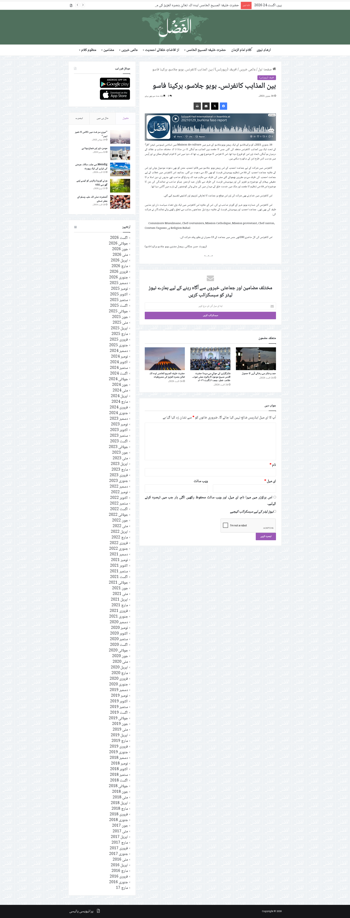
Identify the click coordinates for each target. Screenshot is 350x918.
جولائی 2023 (118, 447)
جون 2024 (120, 385)
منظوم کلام (88, 50)
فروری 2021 (119, 611)
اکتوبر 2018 (119, 769)
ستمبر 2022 (119, 504)
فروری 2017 (119, 848)
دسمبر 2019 (119, 690)
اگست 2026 (119, 238)
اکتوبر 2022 (119, 498)
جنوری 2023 (118, 481)
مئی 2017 (120, 831)
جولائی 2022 (118, 515)
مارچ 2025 (120, 334)
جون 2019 (120, 724)
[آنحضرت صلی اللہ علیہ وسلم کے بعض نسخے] (120, 202)
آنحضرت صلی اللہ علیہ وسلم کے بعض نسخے (92, 199)
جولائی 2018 (118, 786)
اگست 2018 (119, 781)
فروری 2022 (119, 543)
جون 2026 (120, 249)
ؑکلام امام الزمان (241, 50)
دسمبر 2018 (119, 758)
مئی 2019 (120, 730)
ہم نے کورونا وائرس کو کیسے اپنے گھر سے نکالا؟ (92, 183)
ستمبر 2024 (119, 368)
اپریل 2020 (119, 667)
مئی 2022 (120, 526)
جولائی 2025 (118, 311)
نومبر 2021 (119, 560)
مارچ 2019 (120, 741)
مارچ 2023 (120, 470)
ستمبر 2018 (119, 775)
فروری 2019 (119, 747)
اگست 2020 (119, 645)
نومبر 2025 (119, 289)
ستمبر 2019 (119, 707)
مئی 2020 (120, 662)
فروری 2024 (119, 407)
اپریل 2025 (119, 328)
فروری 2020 (119, 679)
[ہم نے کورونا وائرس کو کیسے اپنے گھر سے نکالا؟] (120, 186)
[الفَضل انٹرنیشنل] (175, 27)
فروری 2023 (119, 475)
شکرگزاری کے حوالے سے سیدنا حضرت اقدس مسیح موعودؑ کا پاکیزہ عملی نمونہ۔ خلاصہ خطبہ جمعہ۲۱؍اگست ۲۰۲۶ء (211, 377)
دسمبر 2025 (119, 283)
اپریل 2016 (119, 865)
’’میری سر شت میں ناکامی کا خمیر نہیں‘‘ (91, 134)
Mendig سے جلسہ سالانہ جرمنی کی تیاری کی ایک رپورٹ (91, 166)
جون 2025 (120, 317)
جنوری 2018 (118, 820)
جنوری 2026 (118, 278)
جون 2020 (120, 656)
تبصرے (79, 118)
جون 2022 (120, 521)
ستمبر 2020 (119, 639)
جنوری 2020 (118, 684)
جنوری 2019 (118, 752)
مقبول (125, 118)
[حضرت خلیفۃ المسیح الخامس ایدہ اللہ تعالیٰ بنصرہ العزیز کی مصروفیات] (165, 358)
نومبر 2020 (119, 628)
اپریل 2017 (119, 837)
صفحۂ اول (265, 70)
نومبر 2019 (119, 696)
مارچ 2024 (120, 402)
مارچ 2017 (120, 843)
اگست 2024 (119, 374)
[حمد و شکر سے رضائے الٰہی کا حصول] (256, 358)
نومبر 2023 (119, 424)
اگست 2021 (119, 577)
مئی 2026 (120, 255)
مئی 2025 (120, 323)
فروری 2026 (119, 272)
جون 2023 (120, 453)
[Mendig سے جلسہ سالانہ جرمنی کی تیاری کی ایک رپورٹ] (120, 169)
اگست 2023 (119, 441)
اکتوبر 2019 (119, 701)
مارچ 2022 (120, 537)
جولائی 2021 (118, 583)
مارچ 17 (122, 888)
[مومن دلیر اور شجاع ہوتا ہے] (120, 153)
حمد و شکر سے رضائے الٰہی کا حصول (259, 373)
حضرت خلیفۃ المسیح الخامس (206, 50)
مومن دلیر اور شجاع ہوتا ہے (94, 148)
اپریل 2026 (119, 261)
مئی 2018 (120, 797)
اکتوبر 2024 (119, 362)
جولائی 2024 (118, 379)
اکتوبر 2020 (119, 634)
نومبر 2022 (119, 492)
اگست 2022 (119, 509)
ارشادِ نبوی (264, 50)
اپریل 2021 (119, 600)
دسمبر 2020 (119, 622)
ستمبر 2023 (119, 436)
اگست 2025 (119, 306)
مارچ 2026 (120, 266)
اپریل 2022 (119, 532)
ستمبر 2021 (119, 571)
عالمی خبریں (129, 50)
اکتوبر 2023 (119, 430)
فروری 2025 (119, 340)
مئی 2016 (120, 860)
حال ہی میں (103, 118)
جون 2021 (120, 588)
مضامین (109, 50)
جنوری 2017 (118, 854)
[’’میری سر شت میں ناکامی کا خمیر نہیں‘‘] (120, 137)
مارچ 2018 (120, 809)
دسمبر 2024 (119, 351)
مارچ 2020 (120, 673)
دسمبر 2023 (119, 419)
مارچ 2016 (120, 871)
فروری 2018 (119, 814)
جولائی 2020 (118, 651)
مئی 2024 (120, 391)
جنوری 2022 (118, 549)
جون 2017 (120, 826)
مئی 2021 (120, 594)
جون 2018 (120, 792)
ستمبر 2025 (119, 300)
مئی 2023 (120, 458)
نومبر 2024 (119, 357)
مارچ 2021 (120, 605)
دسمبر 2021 (119, 554)
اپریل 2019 (119, 735)
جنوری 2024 (118, 413)
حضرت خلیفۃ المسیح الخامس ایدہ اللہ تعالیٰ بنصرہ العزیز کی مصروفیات (191, 5)
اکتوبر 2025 (119, 294)
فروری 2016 (119, 877)
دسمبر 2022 (119, 487)
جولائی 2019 (118, 718)
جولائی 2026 (118, 244)
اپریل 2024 (119, 396)
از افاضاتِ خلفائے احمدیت (162, 50)
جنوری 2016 (118, 882)
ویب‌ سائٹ (201, 481)
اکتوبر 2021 (119, 566)
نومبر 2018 (119, 764)
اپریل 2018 (119, 803)
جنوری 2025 (118, 345)
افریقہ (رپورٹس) (226, 70)
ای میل (270, 481)
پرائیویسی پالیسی (81, 911)
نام (273, 465)
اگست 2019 (119, 713)
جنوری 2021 (118, 617)
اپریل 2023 (119, 464)
